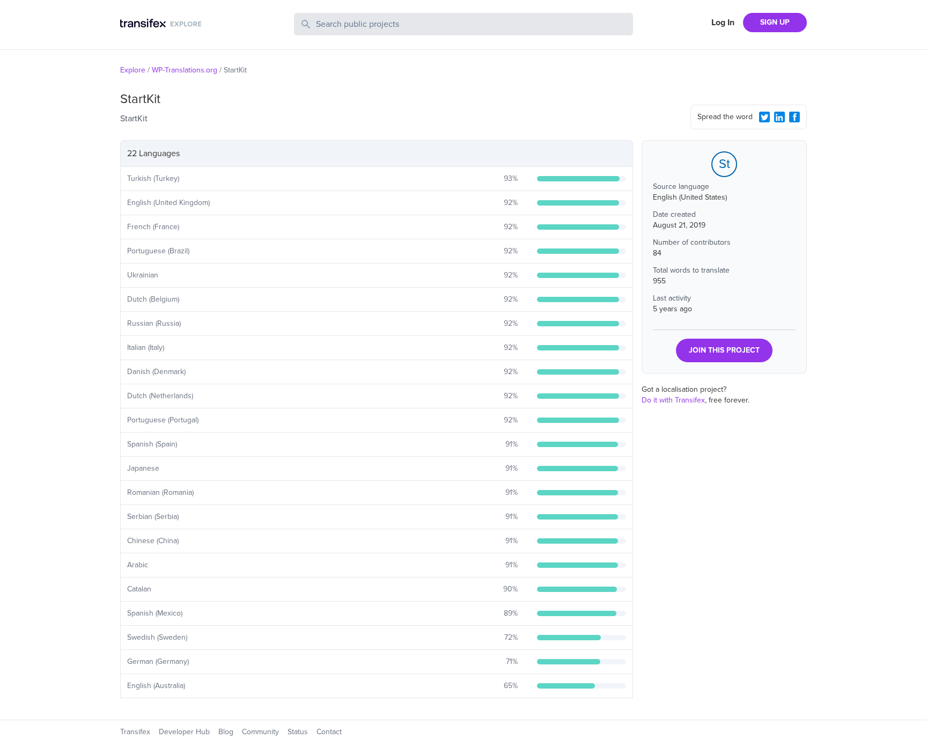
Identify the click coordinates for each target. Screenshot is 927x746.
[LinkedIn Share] (779, 117)
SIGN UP (775, 22)
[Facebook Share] (794, 117)
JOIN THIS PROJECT (724, 350)
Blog (225, 731)
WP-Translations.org (184, 70)
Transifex (135, 731)
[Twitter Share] (764, 117)
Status (298, 731)
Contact (329, 731)
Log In (722, 22)
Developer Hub (184, 731)
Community (260, 731)
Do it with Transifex (673, 400)
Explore (132, 70)
